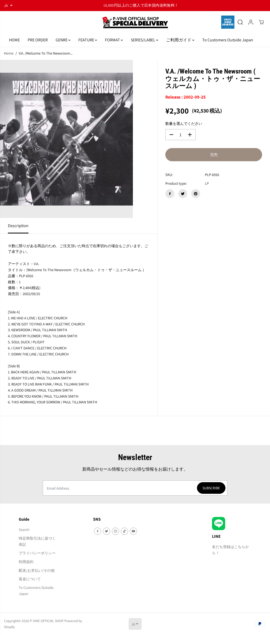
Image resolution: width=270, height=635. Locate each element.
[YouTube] (133, 531)
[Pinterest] (195, 193)
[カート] (261, 22)
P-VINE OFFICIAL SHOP (47, 620)
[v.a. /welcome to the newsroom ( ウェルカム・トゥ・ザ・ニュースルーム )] (66, 139)
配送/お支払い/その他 (37, 570)
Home (8, 53)
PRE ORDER (38, 40)
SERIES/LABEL (143, 40)
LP (207, 183)
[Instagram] (115, 531)
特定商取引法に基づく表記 (37, 541)
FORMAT (113, 40)
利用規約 (26, 561)
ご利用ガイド (179, 40)
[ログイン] (250, 22)
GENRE (62, 40)
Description (18, 225)
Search (24, 529)
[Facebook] (169, 193)
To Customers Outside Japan (227, 40)
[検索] (240, 22)
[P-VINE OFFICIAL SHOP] (135, 22)
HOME (14, 40)
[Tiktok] (124, 531)
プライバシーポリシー (37, 552)
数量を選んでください (183, 123)
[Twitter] (182, 193)
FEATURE (86, 40)
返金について (30, 578)
